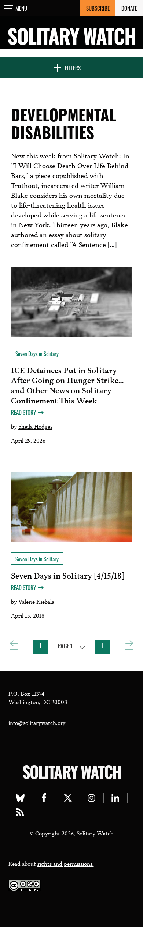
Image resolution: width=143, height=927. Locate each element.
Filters (73, 68)
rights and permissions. (65, 863)
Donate (129, 8)
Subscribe (98, 8)
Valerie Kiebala (36, 601)
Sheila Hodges (35, 426)
